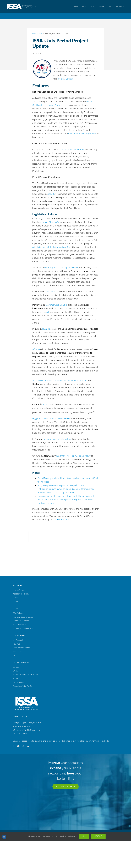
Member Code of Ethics (23, 617)
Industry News (37, 33)
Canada (16, 667)
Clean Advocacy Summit (73, 149)
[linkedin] (28, 746)
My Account (18, 640)
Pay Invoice (18, 644)
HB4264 (46, 329)
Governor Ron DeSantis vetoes (57, 439)
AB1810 (36, 349)
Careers (16, 598)
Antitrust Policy (19, 625)
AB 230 (45, 404)
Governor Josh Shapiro (56, 305)
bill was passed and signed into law (61, 267)
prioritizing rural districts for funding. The (51, 247)
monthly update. (65, 79)
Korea (15, 678)
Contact (16, 601)
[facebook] (14, 746)
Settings (70, 836)
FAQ (14, 655)
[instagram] (23, 746)
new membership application (82, 134)
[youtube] (18, 746)
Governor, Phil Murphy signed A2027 (73, 456)
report (51, 194)
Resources (17, 652)
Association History (21, 594)
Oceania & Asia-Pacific (22, 686)
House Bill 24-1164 (50, 222)
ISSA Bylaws (18, 613)
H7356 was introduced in (51, 418)
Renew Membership (21, 648)
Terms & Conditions (21, 621)
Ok (84, 836)
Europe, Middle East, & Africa (25, 675)
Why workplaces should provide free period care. (60, 485)
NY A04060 (50, 291)
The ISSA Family (19, 590)
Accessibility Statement (23, 628)
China (15, 671)
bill (47, 312)
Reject (98, 836)
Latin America (19, 682)
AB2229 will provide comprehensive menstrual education (59, 380)
